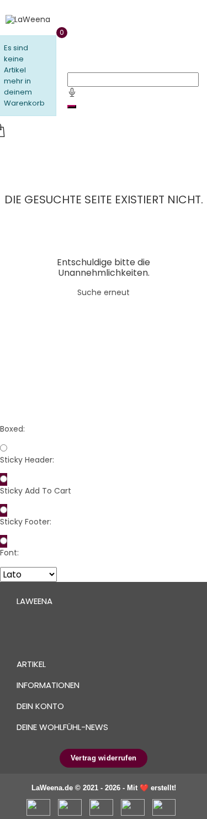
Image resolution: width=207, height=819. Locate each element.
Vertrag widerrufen (103, 758)
